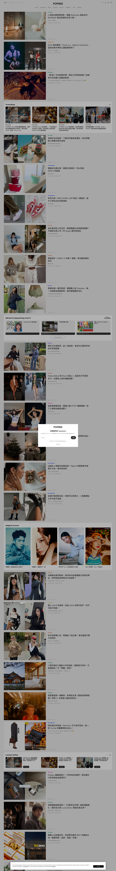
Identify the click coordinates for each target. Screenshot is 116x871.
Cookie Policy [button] (26, 866)
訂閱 (73, 437)
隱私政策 (64, 441)
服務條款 (60, 441)
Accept (98, 866)
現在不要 (58, 444)
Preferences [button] (53, 866)
